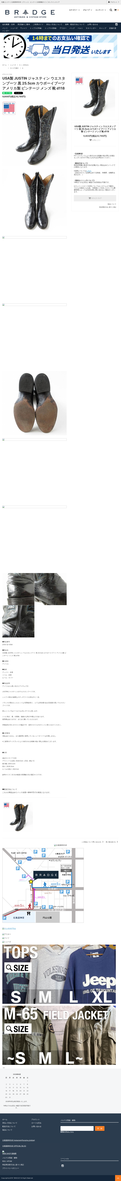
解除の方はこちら (67, 1132)
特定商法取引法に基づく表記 (13, 1165)
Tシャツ (23, 28)
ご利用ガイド (38, 24)
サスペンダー (91, 28)
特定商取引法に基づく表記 (107, 207)
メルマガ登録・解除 (9, 1158)
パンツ (5, 28)
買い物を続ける (111, 842)
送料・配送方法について (75, 24)
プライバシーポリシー (10, 1168)
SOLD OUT (96, 198)
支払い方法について (54, 24)
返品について (112, 204)
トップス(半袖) (36, 28)
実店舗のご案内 (24, 24)
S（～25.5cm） (24, 65)
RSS (4, 1161)
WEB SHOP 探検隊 (9, 1153)
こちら (88, 171)
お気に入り (96, 140)
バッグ (72, 28)
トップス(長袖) (51, 28)
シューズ (14, 28)
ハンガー (5, 31)
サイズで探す (14, 68)
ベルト (80, 28)
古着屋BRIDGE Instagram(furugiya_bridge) (18, 1140)
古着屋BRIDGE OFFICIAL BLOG (14, 1146)
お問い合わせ (92, 24)
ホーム (4, 65)
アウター (63, 28)
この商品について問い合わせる (91, 842)
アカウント (114, 2)
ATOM (9, 1161)
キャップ (102, 28)
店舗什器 (112, 28)
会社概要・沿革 (8, 24)
